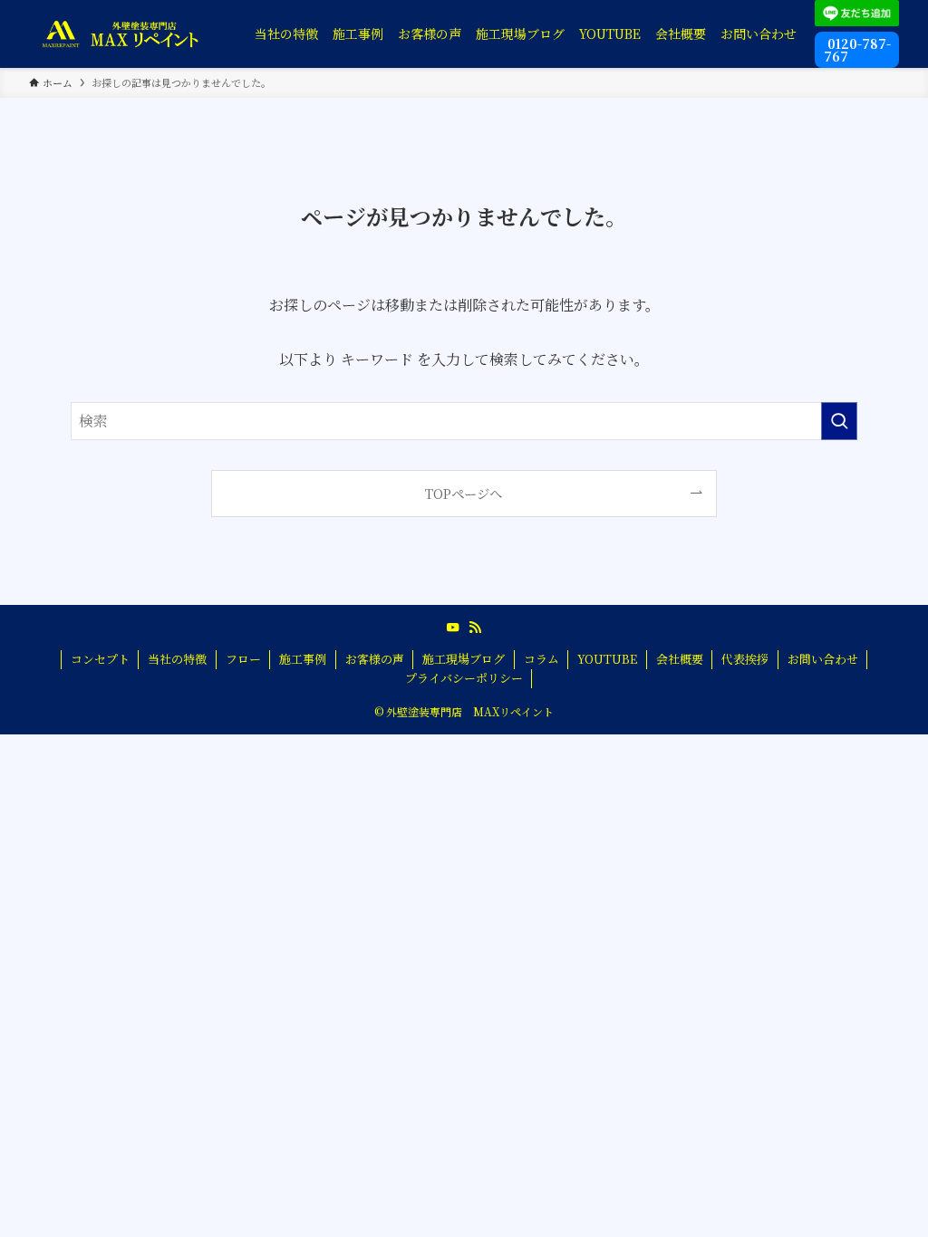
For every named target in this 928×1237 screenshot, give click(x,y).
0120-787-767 (857, 49)
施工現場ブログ (463, 658)
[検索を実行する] (839, 421)
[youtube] (453, 627)
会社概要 (679, 658)
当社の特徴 (177, 658)
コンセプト (100, 658)
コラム (541, 658)
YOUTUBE (607, 658)
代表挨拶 (744, 658)
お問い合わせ (823, 658)
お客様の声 (374, 658)
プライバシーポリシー (464, 677)
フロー (243, 658)
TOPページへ (463, 493)
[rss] (475, 627)
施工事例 (302, 658)
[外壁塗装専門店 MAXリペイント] (120, 33)
